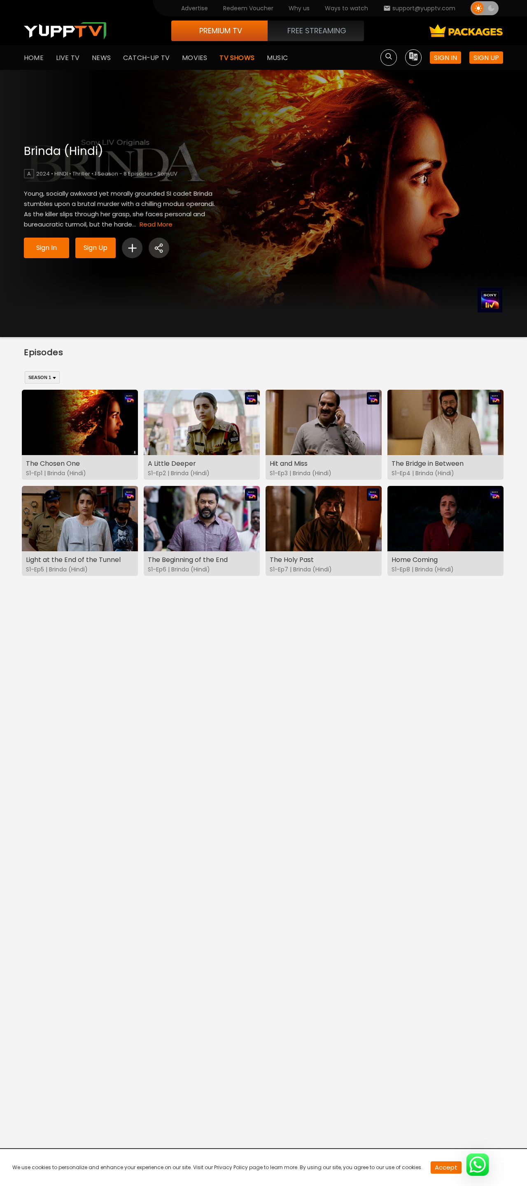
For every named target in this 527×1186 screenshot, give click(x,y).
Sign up (486, 57)
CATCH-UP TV (146, 57)
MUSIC (277, 57)
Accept (446, 1167)
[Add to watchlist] (132, 248)
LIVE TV (67, 57)
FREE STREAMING (316, 30)
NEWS (101, 57)
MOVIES (194, 57)
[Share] (159, 248)
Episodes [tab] (43, 352)
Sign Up (95, 247)
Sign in (445, 57)
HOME (34, 57)
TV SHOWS (236, 57)
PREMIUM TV (220, 30)
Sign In (46, 247)
